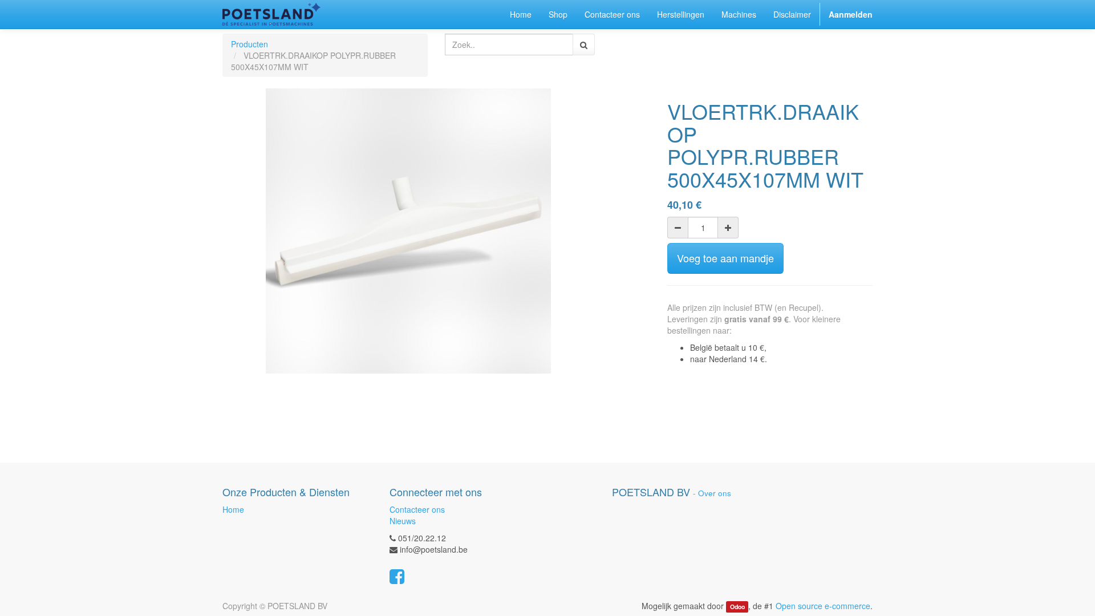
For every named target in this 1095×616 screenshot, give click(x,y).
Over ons (714, 493)
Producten (249, 44)
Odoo (737, 606)
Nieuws (403, 520)
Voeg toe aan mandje (725, 257)
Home (233, 509)
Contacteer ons (417, 509)
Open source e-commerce (823, 605)
